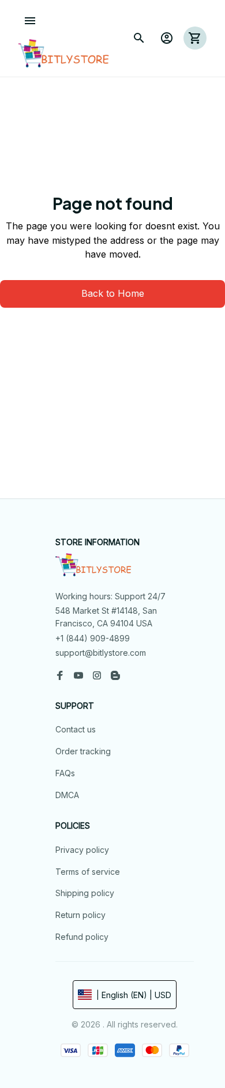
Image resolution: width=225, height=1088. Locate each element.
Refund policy (81, 937)
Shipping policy (84, 893)
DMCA (67, 795)
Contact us (75, 729)
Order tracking (83, 751)
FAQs (65, 773)
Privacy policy (82, 850)
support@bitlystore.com (100, 653)
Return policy (80, 915)
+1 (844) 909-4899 (92, 638)
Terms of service (87, 872)
